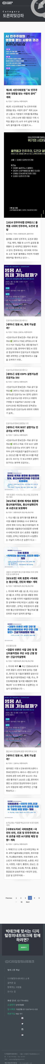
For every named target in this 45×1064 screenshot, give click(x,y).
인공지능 (16, 101)
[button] (41, 3)
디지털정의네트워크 (10, 1054)
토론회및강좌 (23, 101)
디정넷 (10, 101)
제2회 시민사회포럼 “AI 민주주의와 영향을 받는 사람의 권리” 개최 (21, 93)
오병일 (10, 234)
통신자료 (30, 512)
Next (28, 902)
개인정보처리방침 (10, 1063)
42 (21, 902)
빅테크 (16, 234)
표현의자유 (30, 234)
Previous (9, 898)
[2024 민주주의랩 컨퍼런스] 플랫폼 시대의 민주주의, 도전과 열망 (22, 226)
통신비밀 (24, 512)
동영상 (16, 332)
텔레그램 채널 (13, 969)
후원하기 (24, 947)
